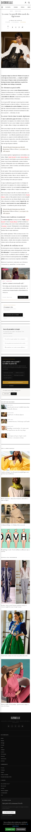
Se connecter (10, 815)
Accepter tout (10, 829)
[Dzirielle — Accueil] (15, 718)
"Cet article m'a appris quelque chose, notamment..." (15, 339)
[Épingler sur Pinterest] (19, 27)
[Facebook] (8, 726)
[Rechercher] (29, 2)
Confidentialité (4, 792)
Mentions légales (4, 790)
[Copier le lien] (22, 27)
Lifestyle (2, 749)
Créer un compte (4, 774)
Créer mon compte (9, 812)
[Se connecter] (25, 2)
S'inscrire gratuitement (12, 314)
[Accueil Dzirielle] (7, 2)
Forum (13, 393)
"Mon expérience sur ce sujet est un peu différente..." (15, 347)
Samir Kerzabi (12, 157)
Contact (2, 788)
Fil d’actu (3, 770)
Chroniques (3, 754)
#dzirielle (23, 147)
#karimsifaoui (6, 149)
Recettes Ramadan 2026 (6, 777)
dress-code (18, 11)
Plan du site (3, 786)
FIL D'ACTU (8, 7)
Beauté (2, 740)
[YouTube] (22, 726)
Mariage (2, 743)
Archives (3, 761)
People (2, 772)
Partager (6, 393)
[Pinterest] (19, 726)
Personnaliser (21, 829)
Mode (2, 738)
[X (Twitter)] (12, 726)
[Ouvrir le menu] (2, 7)
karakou (4, 226)
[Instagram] (15, 726)
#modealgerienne (16, 147)
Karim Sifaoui (24, 157)
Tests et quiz (3, 758)
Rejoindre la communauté (15, 382)
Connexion (11, 385)
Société (2, 745)
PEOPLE (22, 7)
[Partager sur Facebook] (12, 27)
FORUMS (16, 7)
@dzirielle (5, 147)
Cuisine (2, 752)
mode (11, 11)
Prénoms (3, 756)
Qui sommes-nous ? (5, 783)
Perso (2, 747)
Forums (2, 767)
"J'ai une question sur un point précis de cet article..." (15, 343)
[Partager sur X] (16, 27)
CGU (2, 795)
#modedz (10, 147)
